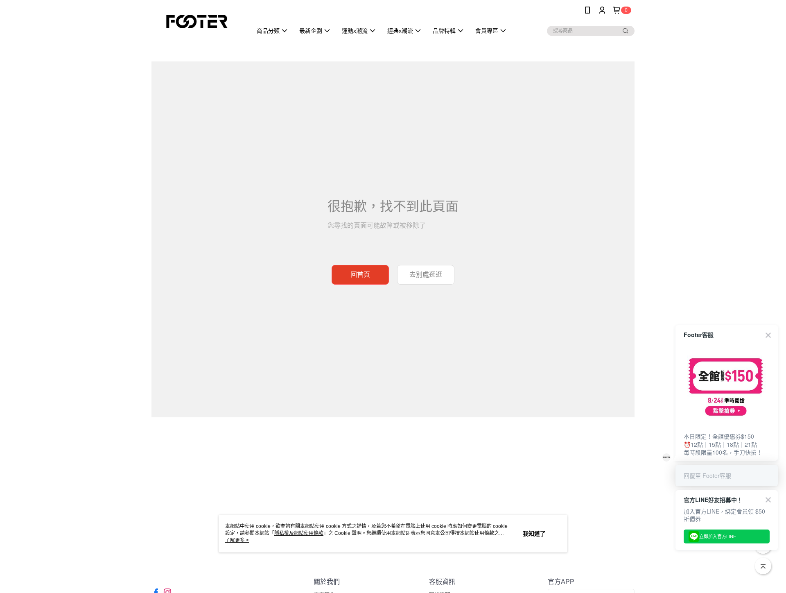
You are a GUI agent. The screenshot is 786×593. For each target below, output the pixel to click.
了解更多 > (237, 540)
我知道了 (534, 533)
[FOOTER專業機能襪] (196, 21)
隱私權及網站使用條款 (298, 533)
